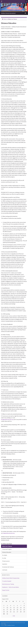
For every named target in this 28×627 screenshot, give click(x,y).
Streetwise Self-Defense (8, 567)
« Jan (13, 615)
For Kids (4, 558)
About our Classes (12, 19)
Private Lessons (6, 561)
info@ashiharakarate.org (8, 533)
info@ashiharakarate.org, (7, 419)
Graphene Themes (11, 625)
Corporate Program (6, 549)
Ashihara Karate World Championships (10, 578)
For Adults (4, 555)
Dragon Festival (5, 590)
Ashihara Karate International (8, 13)
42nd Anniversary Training (8, 584)
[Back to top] (25, 624)
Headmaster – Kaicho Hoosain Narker (10, 587)
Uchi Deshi (4, 570)
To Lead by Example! (6, 581)
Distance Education (6, 552)
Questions (4, 564)
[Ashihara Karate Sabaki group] (1, 1)
